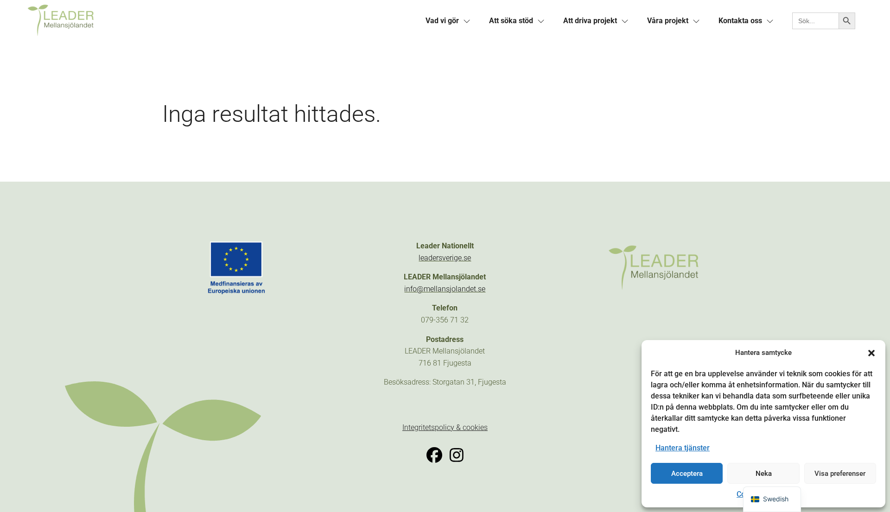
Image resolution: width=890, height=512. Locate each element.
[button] (871, 353)
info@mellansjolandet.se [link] (444, 288)
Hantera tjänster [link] (682, 447)
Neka (764, 473)
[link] (218, 21)
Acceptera (687, 473)
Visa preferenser (839, 473)
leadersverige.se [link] (445, 257)
